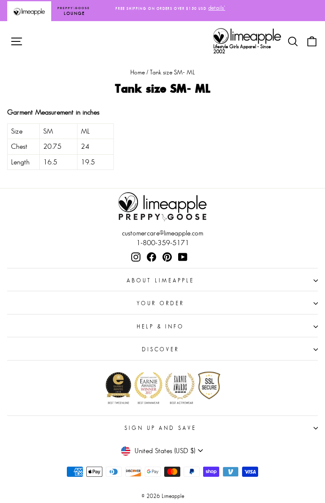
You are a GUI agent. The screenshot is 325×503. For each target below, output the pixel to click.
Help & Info (161, 326)
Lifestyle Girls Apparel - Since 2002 (242, 49)
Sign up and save (160, 428)
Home (137, 72)
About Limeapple (160, 280)
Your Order (160, 303)
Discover (160, 349)
